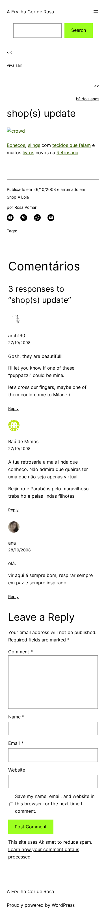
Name (16, 717)
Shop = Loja (18, 197)
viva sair (14, 65)
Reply (13, 408)
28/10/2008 (19, 549)
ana (12, 543)
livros (28, 152)
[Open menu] (95, 11)
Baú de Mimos (23, 441)
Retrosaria (67, 152)
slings (34, 145)
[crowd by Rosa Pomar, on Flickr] (16, 131)
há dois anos (87, 98)
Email (15, 743)
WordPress (63, 905)
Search (78, 30)
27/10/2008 (19, 342)
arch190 (16, 335)
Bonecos (16, 145)
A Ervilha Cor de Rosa (30, 11)
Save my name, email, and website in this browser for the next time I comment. (54, 803)
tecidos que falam (71, 145)
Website (16, 770)
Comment (20, 652)
